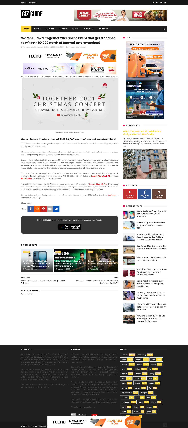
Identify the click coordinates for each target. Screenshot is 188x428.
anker (141, 402)
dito (150, 378)
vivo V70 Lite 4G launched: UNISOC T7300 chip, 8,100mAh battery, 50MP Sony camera (36, 263)
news (84, 47)
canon (137, 388)
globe (153, 364)
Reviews (63, 29)
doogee (144, 393)
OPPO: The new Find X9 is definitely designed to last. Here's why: (142, 133)
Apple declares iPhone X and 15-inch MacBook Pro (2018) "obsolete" (152, 214)
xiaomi (138, 359)
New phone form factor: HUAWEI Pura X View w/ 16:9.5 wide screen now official (152, 272)
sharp (151, 383)
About (24, 3)
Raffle (75, 29)
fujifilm (137, 383)
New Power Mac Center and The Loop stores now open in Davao (151, 247)
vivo (153, 359)
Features (50, 29)
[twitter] (161, 2)
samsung (142, 355)
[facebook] (153, 2)
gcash (137, 378)
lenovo (124, 374)
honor (139, 364)
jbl (138, 397)
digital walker (127, 393)
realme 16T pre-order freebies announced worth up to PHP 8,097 (151, 225)
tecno (138, 374)
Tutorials (89, 29)
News (36, 29)
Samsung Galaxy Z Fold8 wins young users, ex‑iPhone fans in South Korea (151, 295)
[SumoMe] (56, 209)
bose (149, 412)
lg (150, 369)
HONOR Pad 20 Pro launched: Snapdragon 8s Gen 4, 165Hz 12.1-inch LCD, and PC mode (150, 237)
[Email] (50, 209)
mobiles (78, 47)
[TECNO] (94, 422)
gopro (149, 407)
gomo (153, 402)
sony (152, 374)
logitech (125, 397)
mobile (26, 252)
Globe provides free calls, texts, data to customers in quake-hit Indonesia (151, 307)
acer (123, 378)
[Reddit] (37, 209)
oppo (124, 359)
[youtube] (165, 2)
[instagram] (157, 2)
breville (137, 412)
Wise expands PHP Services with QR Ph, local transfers (151, 259)
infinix (137, 369)
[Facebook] (30, 209)
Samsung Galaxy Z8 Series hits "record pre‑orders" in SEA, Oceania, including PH (151, 319)
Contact (32, 3)
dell (148, 397)
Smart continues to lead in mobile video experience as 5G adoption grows (68, 263)
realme (124, 364)
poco (124, 383)
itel (150, 388)
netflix (124, 388)
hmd (123, 407)
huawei (71, 47)
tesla (124, 412)
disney (136, 407)
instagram (126, 402)
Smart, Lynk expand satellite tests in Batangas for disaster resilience (102, 263)
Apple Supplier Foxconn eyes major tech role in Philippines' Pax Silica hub (150, 284)
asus (123, 369)
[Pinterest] (43, 209)
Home (26, 29)
